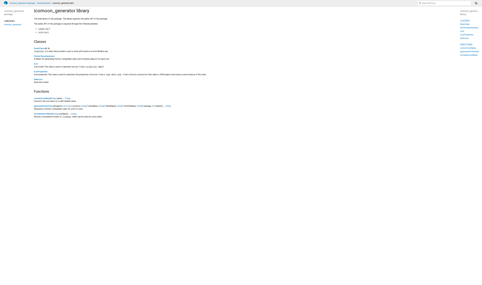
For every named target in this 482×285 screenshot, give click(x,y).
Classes (465, 20)
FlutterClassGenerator (44, 56)
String (53, 98)
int (153, 106)
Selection (38, 79)
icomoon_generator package (22, 3)
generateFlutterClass (44, 106)
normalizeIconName (43, 114)
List (64, 106)
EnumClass (39, 48)
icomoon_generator (12, 24)
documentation (43, 3)
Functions (466, 44)
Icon (36, 64)
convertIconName (42, 98)
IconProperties (41, 71)
